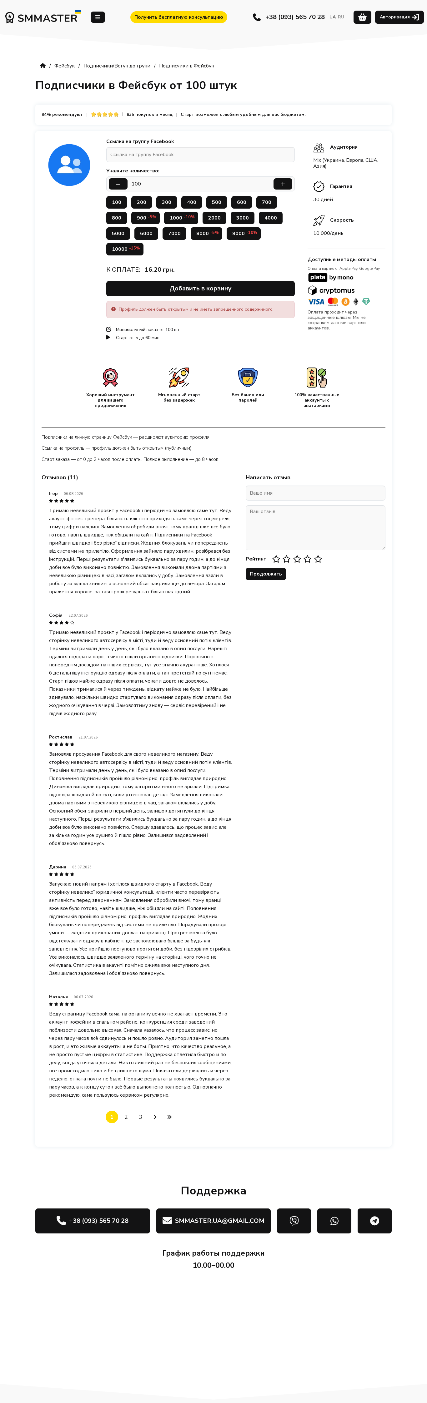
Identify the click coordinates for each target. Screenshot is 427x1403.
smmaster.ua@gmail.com (219, 1221)
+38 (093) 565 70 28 (295, 17)
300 (166, 202)
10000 (126, 249)
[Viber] (294, 1220)
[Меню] (98, 17)
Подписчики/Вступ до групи (116, 65)
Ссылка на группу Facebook (140, 141)
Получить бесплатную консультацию (178, 17)
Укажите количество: (132, 170)
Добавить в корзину (200, 288)
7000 (174, 233)
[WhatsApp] (334, 1220)
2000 (214, 218)
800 (116, 218)
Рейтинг (256, 559)
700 (266, 202)
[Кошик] (362, 17)
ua (332, 17)
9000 (244, 233)
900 (146, 217)
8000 (207, 233)
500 (216, 202)
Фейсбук (64, 65)
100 (116, 202)
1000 (182, 217)
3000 (242, 218)
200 (141, 202)
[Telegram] (375, 1220)
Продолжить (266, 574)
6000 (146, 233)
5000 (118, 233)
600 (241, 202)
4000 (270, 218)
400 (191, 202)
